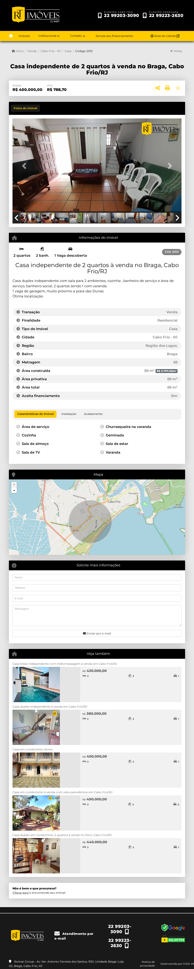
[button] (25, 166)
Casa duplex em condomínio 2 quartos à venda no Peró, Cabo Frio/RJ (62, 835)
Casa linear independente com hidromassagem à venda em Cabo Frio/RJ (65, 664)
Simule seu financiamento (114, 36)
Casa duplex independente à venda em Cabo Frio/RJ (50, 706)
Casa (68, 51)
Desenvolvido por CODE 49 (177, 963)
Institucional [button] (47, 36)
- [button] (14, 490)
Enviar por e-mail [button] (98, 633)
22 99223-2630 (166, 15)
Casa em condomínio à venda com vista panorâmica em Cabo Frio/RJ (63, 792)
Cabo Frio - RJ (51, 51)
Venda (32, 51)
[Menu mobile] (11, 36)
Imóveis (24, 36)
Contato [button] (76, 36)
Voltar (177, 51)
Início (19, 51)
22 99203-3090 (121, 15)
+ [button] (14, 484)
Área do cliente (165, 36)
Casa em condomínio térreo (33, 749)
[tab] (25, 108)
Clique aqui (21, 893)
